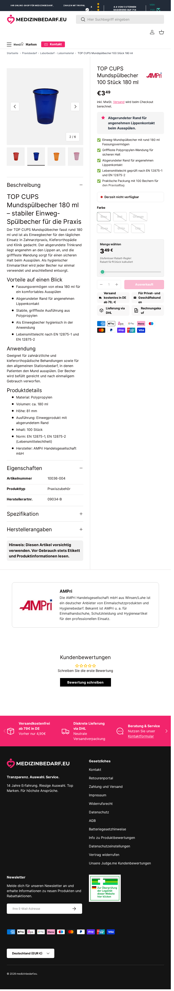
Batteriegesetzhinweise (107, 829)
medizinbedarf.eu (27, 973)
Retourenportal (101, 778)
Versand (119, 102)
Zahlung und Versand (106, 786)
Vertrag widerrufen (104, 854)
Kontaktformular (141, 736)
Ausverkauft (144, 284)
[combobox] (120, 19)
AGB (92, 820)
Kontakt (95, 769)
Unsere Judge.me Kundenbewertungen (120, 863)
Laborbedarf (47, 53)
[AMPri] (154, 75)
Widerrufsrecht (101, 803)
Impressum (97, 795)
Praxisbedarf (29, 53)
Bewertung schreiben (85, 682)
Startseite (12, 53)
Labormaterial (66, 53)
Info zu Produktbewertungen (112, 837)
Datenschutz (99, 812)
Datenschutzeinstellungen (109, 846)
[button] (161, 32)
